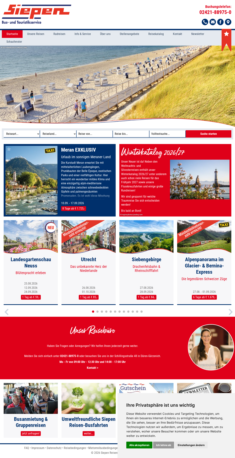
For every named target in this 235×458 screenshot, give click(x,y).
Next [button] (230, 315)
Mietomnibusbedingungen (103, 448)
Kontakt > (92, 368)
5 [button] (111, 311)
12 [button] (141, 311)
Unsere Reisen (35, 34)
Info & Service (83, 34)
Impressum (37, 448)
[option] (117, 86)
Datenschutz (54, 448)
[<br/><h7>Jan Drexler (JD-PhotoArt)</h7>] (211, 370)
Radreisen (59, 34)
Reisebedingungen (75, 448)
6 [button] (115, 311)
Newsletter (197, 34)
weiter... (88, 433)
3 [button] (102, 311)
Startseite (12, 34)
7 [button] (119, 311)
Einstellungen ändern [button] (191, 445)
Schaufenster (14, 41)
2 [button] (97, 311)
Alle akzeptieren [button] (139, 445)
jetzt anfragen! (30, 433)
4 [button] (106, 311)
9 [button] (128, 311)
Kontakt (177, 34)
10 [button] (133, 311)
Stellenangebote (129, 34)
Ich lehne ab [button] (163, 445)
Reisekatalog (156, 34)
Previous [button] (6, 315)
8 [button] (124, 311)
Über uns (105, 34)
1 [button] (93, 311)
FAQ (26, 448)
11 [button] (137, 311)
